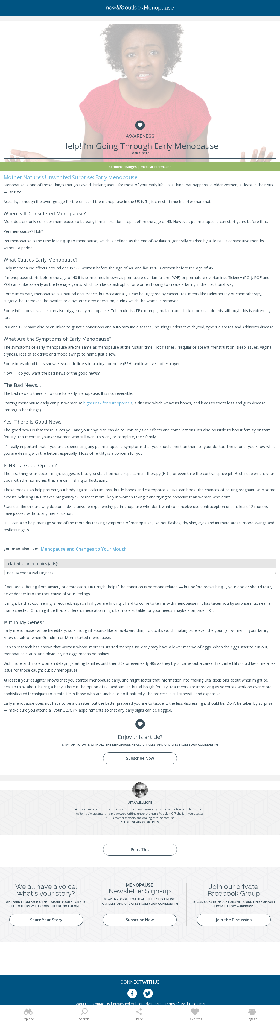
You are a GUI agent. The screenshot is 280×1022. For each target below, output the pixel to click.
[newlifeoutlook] (140, 8)
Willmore (140, 802)
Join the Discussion (234, 919)
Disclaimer (197, 1004)
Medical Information (156, 167)
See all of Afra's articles (140, 822)
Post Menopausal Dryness (30, 572)
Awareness (140, 136)
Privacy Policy (123, 1004)
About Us (82, 1004)
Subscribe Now (140, 758)
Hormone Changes (123, 167)
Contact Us (101, 1004)
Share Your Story (46, 919)
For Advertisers (149, 1004)
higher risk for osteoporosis (107, 403)
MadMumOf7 (167, 813)
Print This (140, 849)
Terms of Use (175, 1004)
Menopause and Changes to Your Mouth (84, 549)
